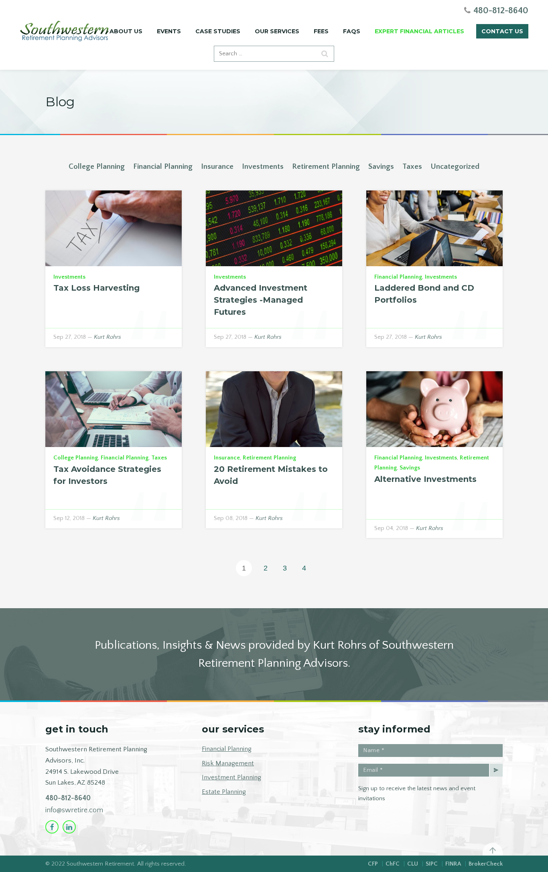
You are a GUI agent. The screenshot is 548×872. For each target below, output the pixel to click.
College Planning (97, 166)
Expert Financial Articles (419, 31)
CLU (412, 863)
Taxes (412, 166)
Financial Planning (163, 166)
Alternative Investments (425, 479)
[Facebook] (52, 827)
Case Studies (217, 31)
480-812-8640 (68, 798)
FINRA (453, 863)
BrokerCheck (486, 863)
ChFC (393, 863)
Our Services (277, 31)
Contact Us (502, 31)
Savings (381, 166)
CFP (373, 863)
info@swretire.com (74, 810)
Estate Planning (224, 791)
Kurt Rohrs (107, 337)
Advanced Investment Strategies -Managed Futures (260, 300)
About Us (126, 31)
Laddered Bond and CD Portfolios (424, 294)
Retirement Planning (326, 166)
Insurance (217, 166)
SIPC (432, 863)
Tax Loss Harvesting (96, 288)
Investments (263, 166)
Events (169, 31)
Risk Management (228, 763)
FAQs (351, 31)
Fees (321, 31)
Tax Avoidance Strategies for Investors (107, 475)
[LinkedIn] (69, 827)
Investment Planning (231, 777)
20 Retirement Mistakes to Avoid (271, 475)
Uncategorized (454, 166)
